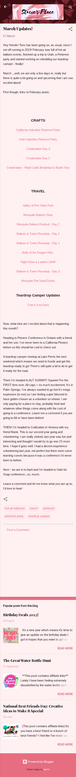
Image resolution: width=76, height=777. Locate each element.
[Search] (70, 8)
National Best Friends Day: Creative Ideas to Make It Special (33, 708)
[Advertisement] (38, 563)
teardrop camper (39, 516)
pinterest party (14, 516)
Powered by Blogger (40, 761)
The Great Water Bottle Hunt (27, 660)
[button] (70, 30)
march (34, 508)
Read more (65, 648)
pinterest (48, 508)
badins (46, 769)
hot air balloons (15, 508)
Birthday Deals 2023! (20, 614)
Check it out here (38, 305)
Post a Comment (18, 530)
